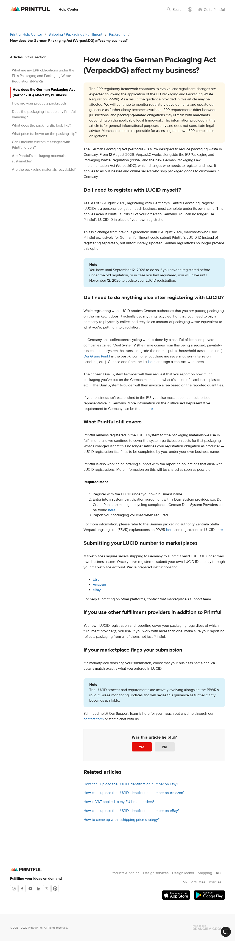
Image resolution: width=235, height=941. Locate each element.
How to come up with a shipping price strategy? (121, 819)
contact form (94, 719)
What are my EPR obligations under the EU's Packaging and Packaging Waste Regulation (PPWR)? (43, 76)
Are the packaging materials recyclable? (44, 169)
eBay (97, 590)
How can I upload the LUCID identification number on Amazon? (134, 793)
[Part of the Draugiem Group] (209, 927)
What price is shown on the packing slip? (44, 133)
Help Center (68, 9)
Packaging (117, 34)
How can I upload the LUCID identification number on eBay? (131, 810)
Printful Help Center (26, 34)
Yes (142, 747)
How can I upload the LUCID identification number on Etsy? (131, 784)
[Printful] (30, 9)
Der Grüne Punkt (97, 356)
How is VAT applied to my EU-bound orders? (119, 801)
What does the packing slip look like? (41, 125)
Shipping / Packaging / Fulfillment (75, 34)
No (164, 747)
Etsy (96, 579)
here (152, 362)
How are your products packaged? (39, 103)
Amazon (99, 584)
